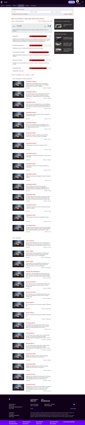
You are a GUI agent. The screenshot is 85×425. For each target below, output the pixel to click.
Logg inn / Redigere (68, 14)
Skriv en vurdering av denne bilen (45, 21)
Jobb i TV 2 (39, 423)
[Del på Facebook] (48, 26)
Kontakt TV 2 (12, 421)
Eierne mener (21, 5)
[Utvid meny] (83, 2)
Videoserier (27, 5)
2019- (32, 74)
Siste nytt (2, 5)
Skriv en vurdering (24, 14)
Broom (5, 2)
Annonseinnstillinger (69, 421)
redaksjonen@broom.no (36, 410)
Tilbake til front (16, 14)
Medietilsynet (72, 410)
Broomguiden (33, 5)
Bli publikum (39, 421)
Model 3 (28, 74)
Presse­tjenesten (13, 423)
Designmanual (26, 421)
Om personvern (54, 421)
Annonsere (25, 423)
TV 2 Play (71, 2)
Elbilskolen (15, 5)
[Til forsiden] (1, 2)
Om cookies (53, 423)
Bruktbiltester (8, 5)
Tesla (23, 74)
